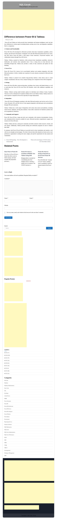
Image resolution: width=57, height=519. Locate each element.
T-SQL (5, 445)
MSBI (5, 398)
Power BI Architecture (8, 406)
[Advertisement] (30, 19)
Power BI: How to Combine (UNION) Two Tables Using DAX (28, 153)
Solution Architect (8, 424)
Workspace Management (9, 453)
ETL (5, 390)
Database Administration (9, 385)
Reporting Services (8, 421)
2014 (7, 368)
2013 (7, 370)
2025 (7, 352)
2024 (7, 355)
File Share (6, 393)
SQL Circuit (25, 4)
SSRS (5, 442)
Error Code (6, 388)
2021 (7, 360)
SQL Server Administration (9, 432)
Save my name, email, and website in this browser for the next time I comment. (25, 212)
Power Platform (7, 414)
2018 (7, 363)
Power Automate (7, 401)
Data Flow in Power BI (10, 151)
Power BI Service (7, 408)
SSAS (5, 437)
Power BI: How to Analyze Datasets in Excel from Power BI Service (44, 154)
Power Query (7, 416)
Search (6, 226)
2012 (7, 373)
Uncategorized (7, 450)
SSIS (5, 440)
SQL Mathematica (8, 427)
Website (6, 205)
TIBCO (5, 447)
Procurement (6, 419)
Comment (7, 178)
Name (6, 198)
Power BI (6, 403)
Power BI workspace (8, 411)
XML (5, 455)
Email (31, 198)
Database (6, 382)
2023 (7, 357)
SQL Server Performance (9, 434)
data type (6, 380)
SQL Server (6, 429)
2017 (7, 365)
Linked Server (7, 395)
